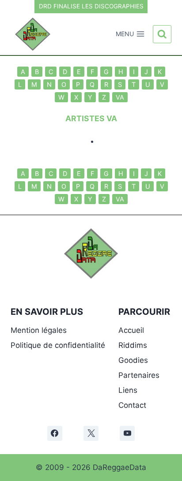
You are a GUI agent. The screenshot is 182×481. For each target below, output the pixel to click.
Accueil (131, 330)
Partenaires (138, 375)
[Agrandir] (106, 239)
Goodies (133, 360)
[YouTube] (127, 433)
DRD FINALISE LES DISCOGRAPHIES (91, 6)
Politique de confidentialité (58, 345)
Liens (127, 390)
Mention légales (39, 330)
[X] (91, 433)
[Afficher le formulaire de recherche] (162, 34)
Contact (132, 405)
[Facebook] (54, 433)
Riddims (132, 345)
